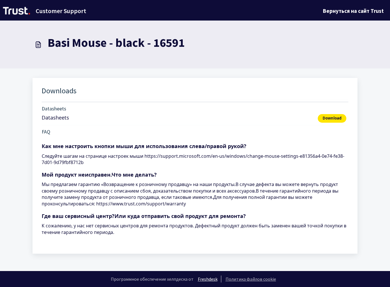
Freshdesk (208, 279)
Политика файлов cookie (251, 279)
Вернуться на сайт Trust (353, 10)
